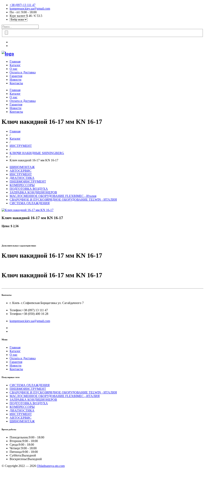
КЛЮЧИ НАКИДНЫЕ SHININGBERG (37, 153)
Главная (15, 61)
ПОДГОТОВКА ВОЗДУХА (29, 188)
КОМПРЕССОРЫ (22, 185)
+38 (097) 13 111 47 (22, 5)
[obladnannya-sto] (8, 53)
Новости (15, 79)
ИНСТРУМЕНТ (21, 145)
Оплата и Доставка (23, 72)
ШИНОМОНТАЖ (22, 167)
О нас (13, 68)
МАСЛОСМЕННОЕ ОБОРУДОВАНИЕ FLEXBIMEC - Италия (53, 196)
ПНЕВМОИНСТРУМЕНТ (28, 181)
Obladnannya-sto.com (51, 466)
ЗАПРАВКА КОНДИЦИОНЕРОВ (33, 192)
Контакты (16, 83)
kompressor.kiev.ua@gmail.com (30, 8)
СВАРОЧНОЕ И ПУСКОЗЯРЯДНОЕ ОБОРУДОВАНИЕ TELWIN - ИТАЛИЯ (63, 199)
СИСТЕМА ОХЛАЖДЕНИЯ (30, 203)
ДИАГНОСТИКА (22, 178)
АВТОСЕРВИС (20, 170)
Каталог (15, 65)
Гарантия (16, 76)
